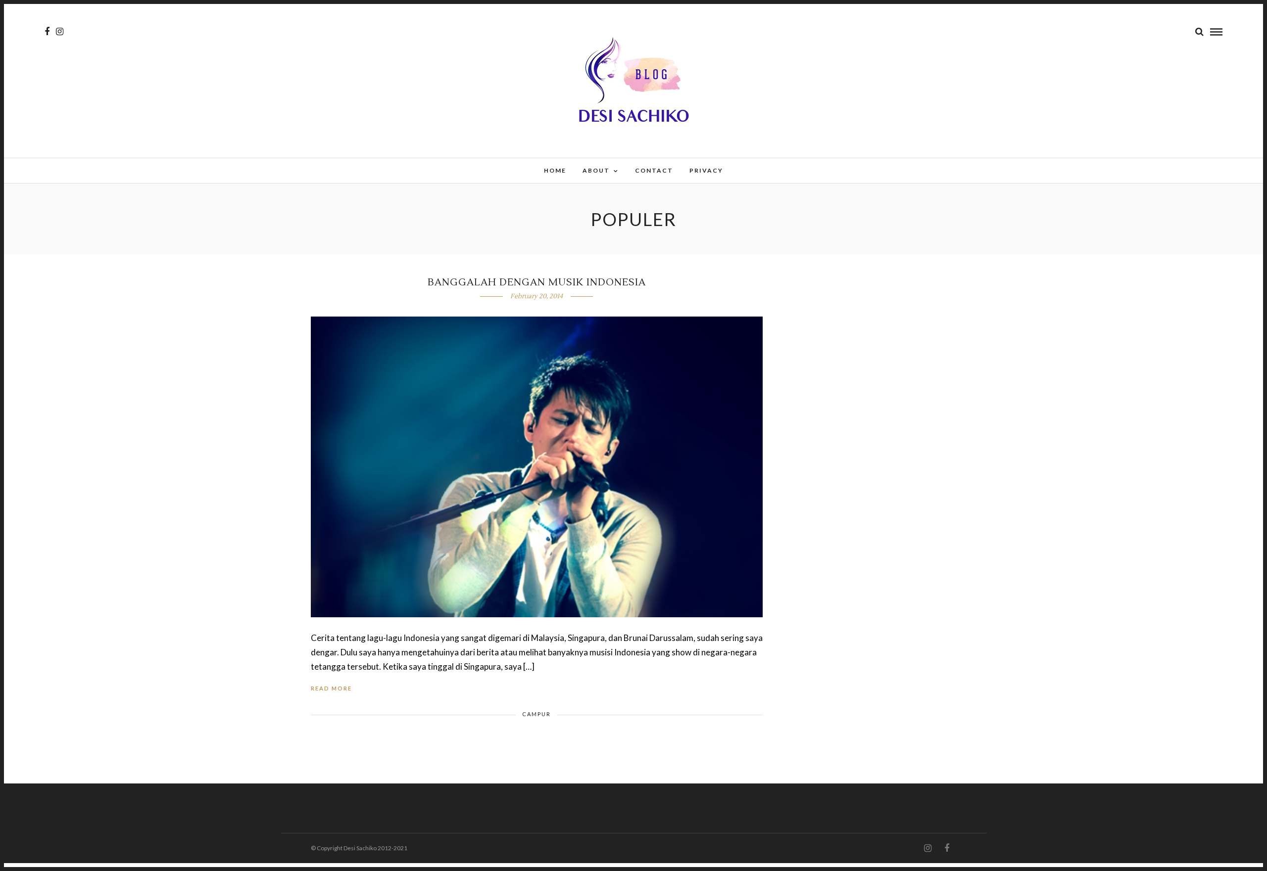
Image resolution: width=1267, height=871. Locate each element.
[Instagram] (59, 31)
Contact (654, 170)
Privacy (706, 170)
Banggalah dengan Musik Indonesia (537, 282)
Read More (331, 688)
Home (555, 170)
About (596, 170)
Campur (536, 714)
